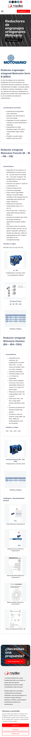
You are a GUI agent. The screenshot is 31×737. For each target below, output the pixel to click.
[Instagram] (15, 2)
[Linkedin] (18, 2)
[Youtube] (21, 2)
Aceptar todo (15, 725)
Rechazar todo (15, 733)
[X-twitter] (13, 2)
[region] (15, 722)
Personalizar (15, 729)
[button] (2, 11)
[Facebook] (10, 2)
